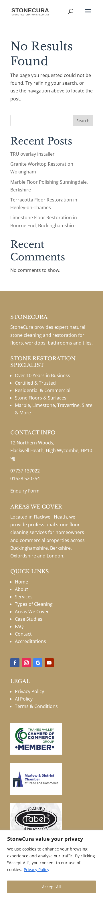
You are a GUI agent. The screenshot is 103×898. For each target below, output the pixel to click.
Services (24, 597)
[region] (51, 864)
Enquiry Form (24, 491)
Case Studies (28, 619)
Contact (23, 634)
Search (83, 120)
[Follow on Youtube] (49, 662)
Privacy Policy (36, 869)
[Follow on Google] (37, 662)
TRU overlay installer (32, 154)
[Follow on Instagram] (26, 662)
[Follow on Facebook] (14, 662)
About (21, 589)
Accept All (51, 886)
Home (21, 582)
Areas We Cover (32, 611)
